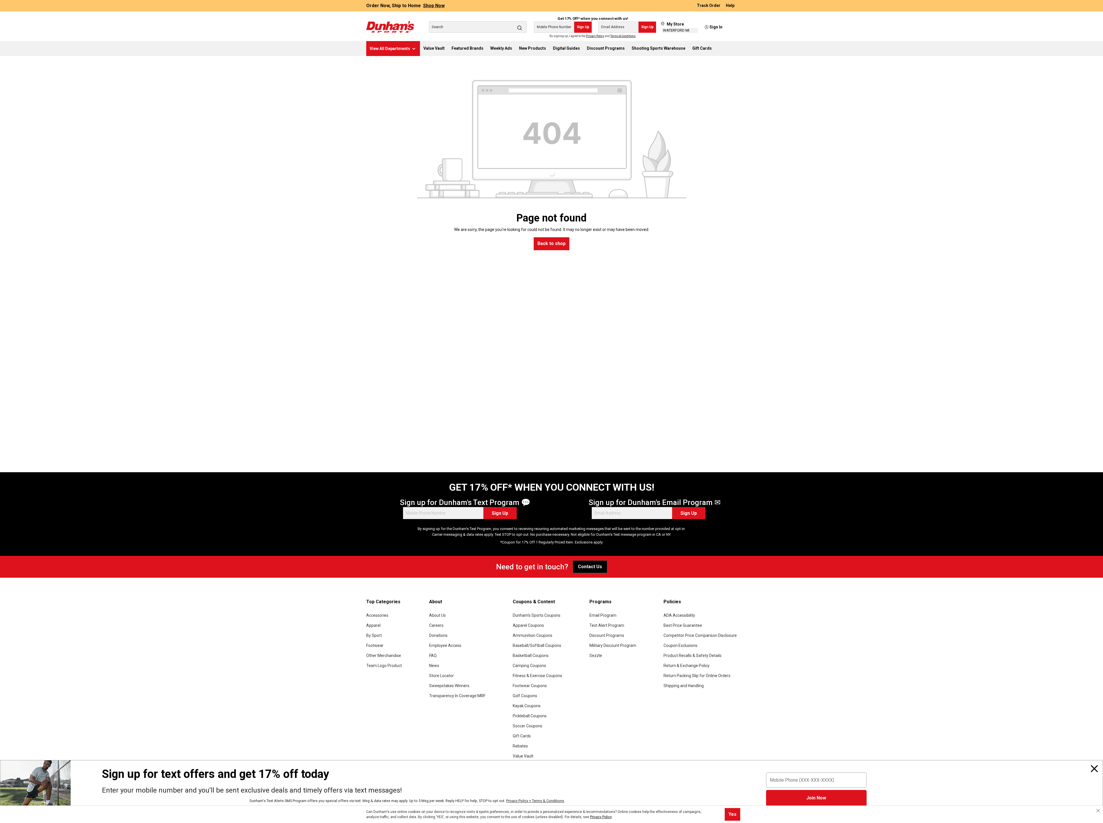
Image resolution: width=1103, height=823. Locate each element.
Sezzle (595, 655)
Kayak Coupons (527, 705)
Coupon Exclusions (680, 645)
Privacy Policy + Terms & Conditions (535, 801)
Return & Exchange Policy (686, 665)
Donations (438, 635)
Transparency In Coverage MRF (457, 695)
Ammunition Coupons (532, 635)
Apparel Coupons (528, 625)
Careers (436, 625)
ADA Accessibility (679, 615)
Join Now (816, 798)
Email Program (602, 615)
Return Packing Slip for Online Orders (697, 675)
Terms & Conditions (623, 36)
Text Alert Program (606, 625)
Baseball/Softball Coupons (537, 645)
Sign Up (583, 27)
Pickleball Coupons (530, 716)
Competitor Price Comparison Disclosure (700, 635)
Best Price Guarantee (683, 625)
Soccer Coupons (527, 726)
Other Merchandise (383, 655)
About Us (437, 615)
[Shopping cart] (733, 27)
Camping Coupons (529, 665)
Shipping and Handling (684, 685)
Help (730, 5)
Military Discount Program (612, 645)
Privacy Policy (595, 36)
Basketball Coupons (531, 655)
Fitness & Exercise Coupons (537, 675)
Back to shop (551, 243)
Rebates (520, 746)
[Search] (519, 28)
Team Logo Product (384, 665)
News (434, 665)
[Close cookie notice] (1098, 810)
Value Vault (523, 756)
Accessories (377, 615)
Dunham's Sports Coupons (536, 615)
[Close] (1094, 768)
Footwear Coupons (530, 685)
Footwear (374, 645)
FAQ (433, 655)
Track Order (709, 5)
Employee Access (445, 645)
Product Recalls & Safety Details (693, 655)
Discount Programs (606, 635)
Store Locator (441, 675)
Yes (732, 814)
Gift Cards (522, 736)
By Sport (374, 635)
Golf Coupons (525, 695)
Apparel (373, 625)
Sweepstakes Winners (449, 685)
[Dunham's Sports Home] (390, 27)
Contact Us (590, 566)
